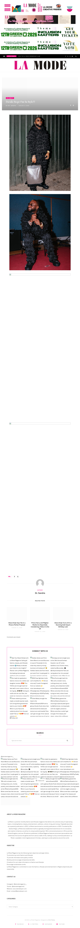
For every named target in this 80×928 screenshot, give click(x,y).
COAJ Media (51, 920)
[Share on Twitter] (73, 105)
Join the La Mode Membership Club (29, 56)
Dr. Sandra (12, 105)
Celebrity (10, 98)
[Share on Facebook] (70, 105)
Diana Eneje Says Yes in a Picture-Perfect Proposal (16, 624)
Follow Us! (14, 718)
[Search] (76, 56)
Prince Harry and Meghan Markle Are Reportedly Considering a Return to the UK (40, 626)
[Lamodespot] (40, 65)
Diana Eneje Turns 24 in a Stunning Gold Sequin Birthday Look (63, 625)
